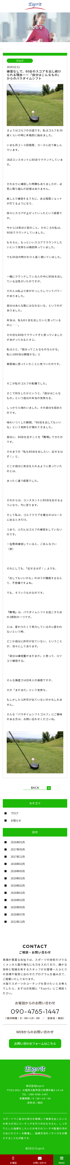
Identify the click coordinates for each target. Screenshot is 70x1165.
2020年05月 (18, 907)
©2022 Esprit (35, 1148)
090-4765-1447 (35, 1011)
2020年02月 (18, 900)
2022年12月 (18, 921)
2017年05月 (18, 849)
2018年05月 (18, 871)
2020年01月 (18, 893)
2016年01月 (18, 842)
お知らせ (16, 820)
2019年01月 (18, 878)
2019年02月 (18, 885)
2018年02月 (18, 864)
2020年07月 (18, 914)
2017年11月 (18, 856)
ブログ (14, 813)
